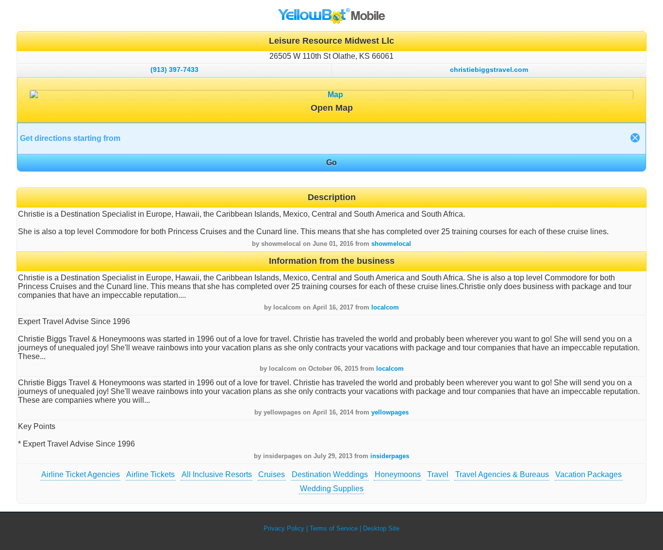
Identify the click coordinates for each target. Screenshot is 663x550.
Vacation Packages (588, 474)
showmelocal (391, 243)
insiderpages (389, 456)
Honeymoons (398, 474)
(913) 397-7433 (174, 69)
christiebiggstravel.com (489, 69)
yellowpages (390, 412)
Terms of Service (334, 528)
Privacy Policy (284, 528)
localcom (385, 307)
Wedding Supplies (332, 488)
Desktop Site (381, 528)
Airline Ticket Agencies (80, 474)
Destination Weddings (330, 474)
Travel (437, 474)
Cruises (271, 474)
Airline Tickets (150, 474)
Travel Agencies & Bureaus (502, 474)
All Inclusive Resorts (217, 474)
